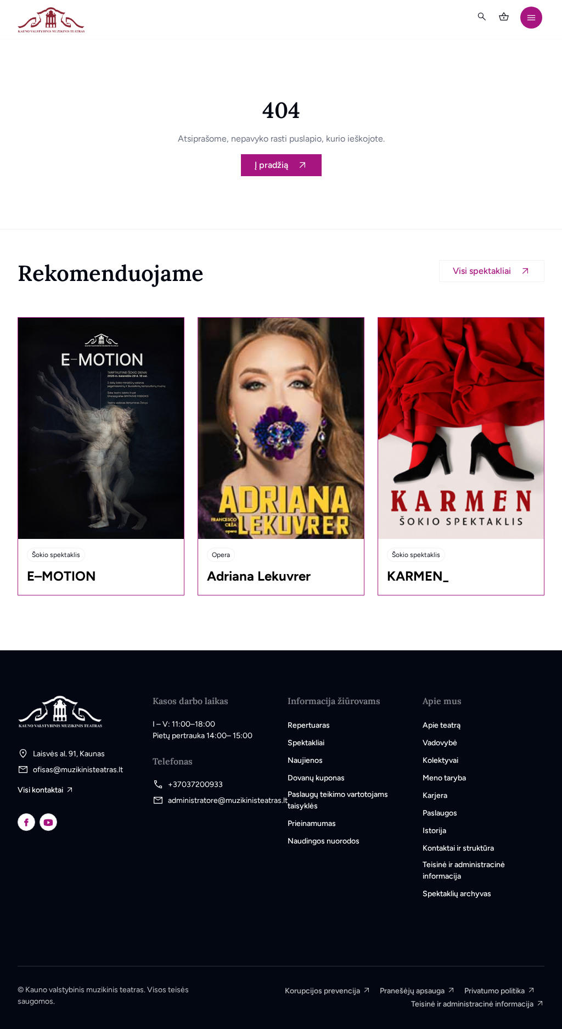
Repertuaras (309, 725)
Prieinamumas (312, 823)
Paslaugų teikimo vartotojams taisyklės (338, 800)
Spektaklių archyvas (457, 893)
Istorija (434, 830)
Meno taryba (444, 778)
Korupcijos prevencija (322, 991)
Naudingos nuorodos (323, 841)
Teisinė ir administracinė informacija (464, 870)
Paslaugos (440, 813)
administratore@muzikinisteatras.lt (228, 800)
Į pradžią (271, 165)
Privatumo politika (494, 991)
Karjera (435, 795)
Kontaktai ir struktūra (458, 848)
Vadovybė (440, 742)
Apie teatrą (441, 725)
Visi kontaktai (40, 790)
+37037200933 (195, 784)
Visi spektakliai (482, 271)
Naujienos (305, 760)
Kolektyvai (440, 760)
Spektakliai (306, 742)
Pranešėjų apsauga (412, 991)
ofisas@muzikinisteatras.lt (78, 769)
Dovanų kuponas (316, 778)
